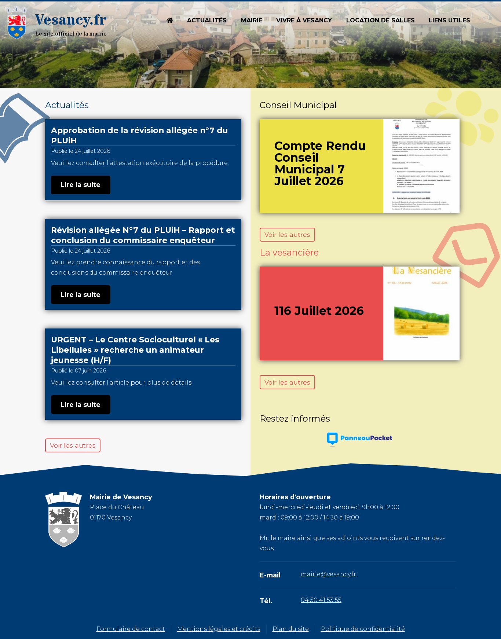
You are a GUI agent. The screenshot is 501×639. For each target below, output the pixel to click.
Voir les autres (73, 445)
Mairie (251, 20)
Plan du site (291, 628)
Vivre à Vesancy (304, 20)
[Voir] (421, 166)
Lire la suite (80, 184)
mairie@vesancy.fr (328, 574)
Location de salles (380, 20)
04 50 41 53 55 (321, 599)
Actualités (207, 20)
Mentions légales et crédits (218, 628)
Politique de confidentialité (363, 628)
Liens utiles (449, 20)
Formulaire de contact (130, 628)
